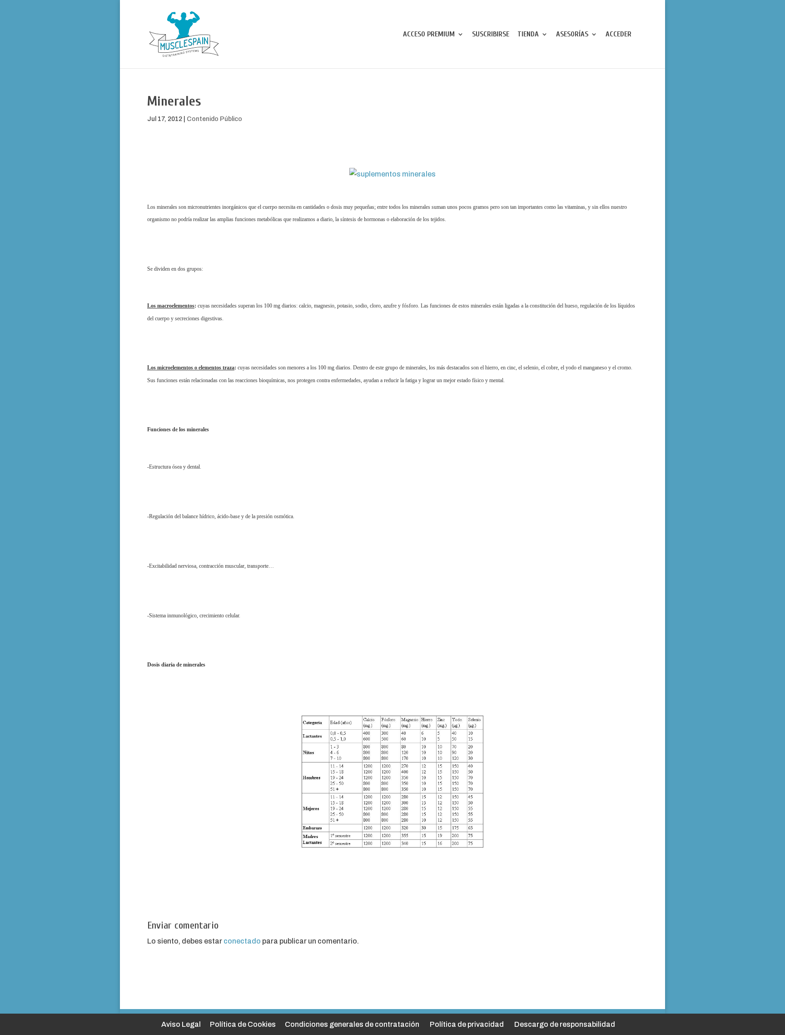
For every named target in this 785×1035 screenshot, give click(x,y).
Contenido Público (214, 119)
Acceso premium (429, 34)
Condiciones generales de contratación (352, 1024)
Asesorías (572, 34)
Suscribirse (490, 34)
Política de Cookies (243, 1024)
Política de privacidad (467, 1024)
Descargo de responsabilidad (564, 1024)
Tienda (528, 34)
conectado (242, 941)
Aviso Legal (181, 1024)
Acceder (618, 34)
